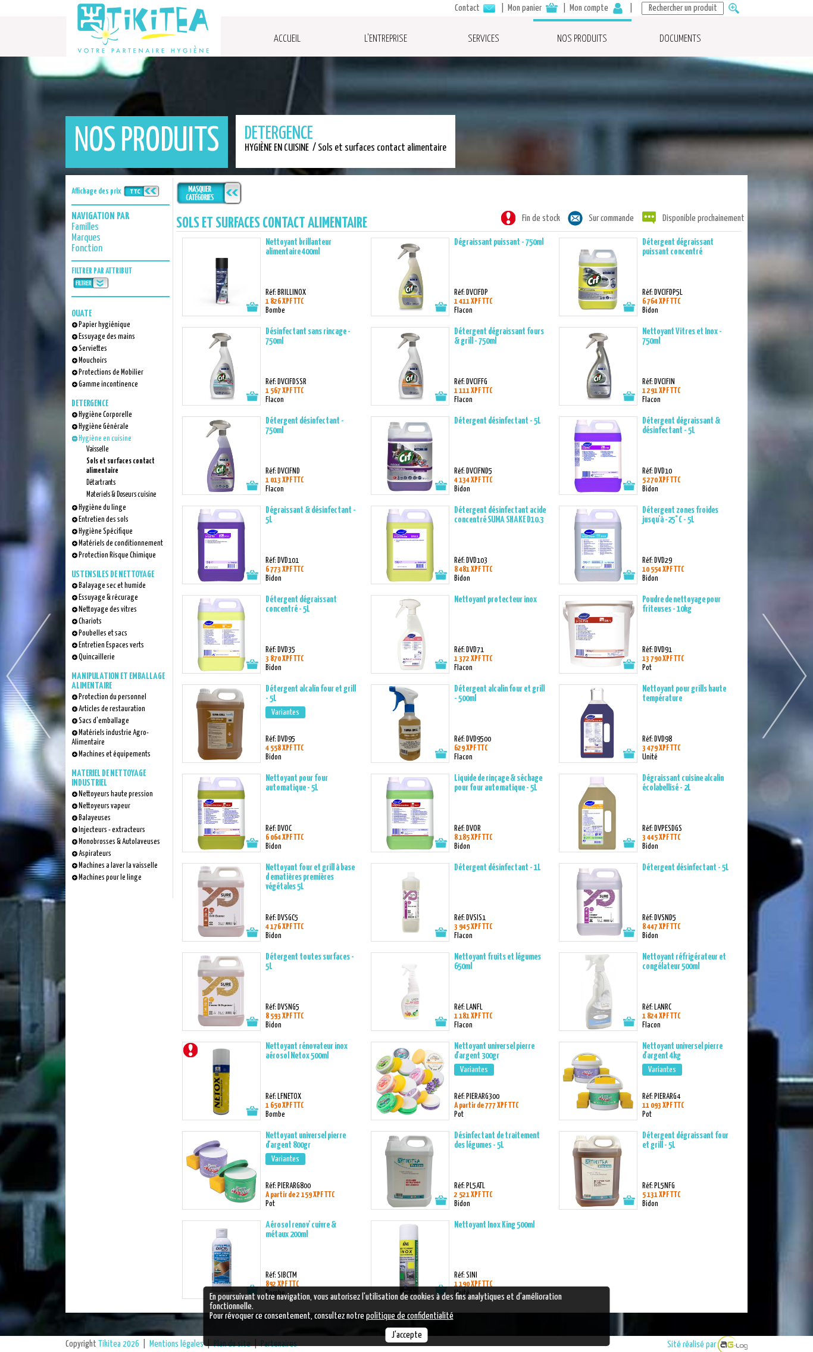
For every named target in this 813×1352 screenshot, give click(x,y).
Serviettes (93, 349)
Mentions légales (176, 1343)
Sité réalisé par (692, 1344)
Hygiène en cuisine (105, 439)
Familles (85, 227)
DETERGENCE (89, 403)
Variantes (285, 712)
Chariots (90, 621)
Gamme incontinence (108, 384)
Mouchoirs (93, 361)
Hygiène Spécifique (106, 531)
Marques (86, 238)
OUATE (81, 313)
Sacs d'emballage (104, 721)
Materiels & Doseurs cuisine (121, 495)
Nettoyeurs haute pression (116, 794)
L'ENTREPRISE (385, 39)
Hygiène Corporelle (105, 415)
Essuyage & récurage (108, 598)
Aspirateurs (95, 854)
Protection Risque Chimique (117, 555)
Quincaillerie (97, 657)
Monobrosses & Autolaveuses (119, 842)
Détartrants (100, 483)
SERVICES (483, 39)
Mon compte (590, 8)
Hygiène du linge (102, 508)
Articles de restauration (112, 709)
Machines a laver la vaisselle (118, 866)
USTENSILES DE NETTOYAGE (112, 574)
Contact (468, 8)
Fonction (86, 249)
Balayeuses (95, 818)
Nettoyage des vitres (108, 609)
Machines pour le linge (110, 877)
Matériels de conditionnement (121, 543)
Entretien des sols (104, 520)
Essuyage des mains (107, 337)
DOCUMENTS (680, 39)
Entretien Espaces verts (111, 645)
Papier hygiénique (104, 325)
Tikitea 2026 (118, 1343)
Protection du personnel (112, 697)
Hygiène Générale (104, 427)
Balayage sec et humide (112, 586)
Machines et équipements (115, 754)
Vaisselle (97, 449)
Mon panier (525, 8)
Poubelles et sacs (103, 633)
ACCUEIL (287, 39)
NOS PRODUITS (582, 39)
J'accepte (407, 1335)
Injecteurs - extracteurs (112, 830)
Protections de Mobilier (111, 372)
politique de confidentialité (410, 1315)
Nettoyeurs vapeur (104, 806)
